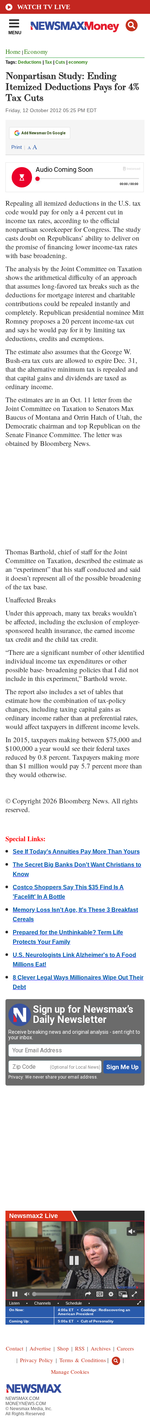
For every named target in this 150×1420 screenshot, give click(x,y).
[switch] (27, 1294)
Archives (101, 1348)
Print (16, 147)
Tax (48, 62)
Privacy (15, 1077)
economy (78, 62)
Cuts (60, 62)
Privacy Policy (36, 1360)
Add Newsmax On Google (43, 133)
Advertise (40, 1348)
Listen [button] (14, 1303)
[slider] (52, 1294)
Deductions (30, 62)
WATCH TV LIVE (43, 7)
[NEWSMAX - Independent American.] (75, 26)
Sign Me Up (122, 1067)
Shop (63, 1348)
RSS (79, 1348)
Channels (42, 1303)
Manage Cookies (70, 1371)
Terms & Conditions (82, 1360)
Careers (125, 1348)
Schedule (74, 1303)
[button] (132, 25)
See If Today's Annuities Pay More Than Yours (76, 852)
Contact (14, 1348)
